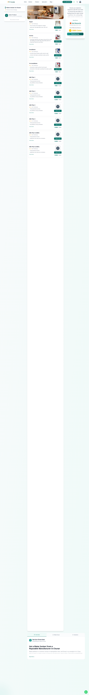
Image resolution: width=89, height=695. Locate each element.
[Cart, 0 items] (77, 2)
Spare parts (44, 1)
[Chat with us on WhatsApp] (86, 692)
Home (25, 1)
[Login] (80, 2)
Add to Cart (58, 27)
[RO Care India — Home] (11, 2)
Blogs (51, 1)
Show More (31, 29)
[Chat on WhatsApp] (74, 2)
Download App (75, 34)
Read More (75, 20)
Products (37, 1)
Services (30, 1)
